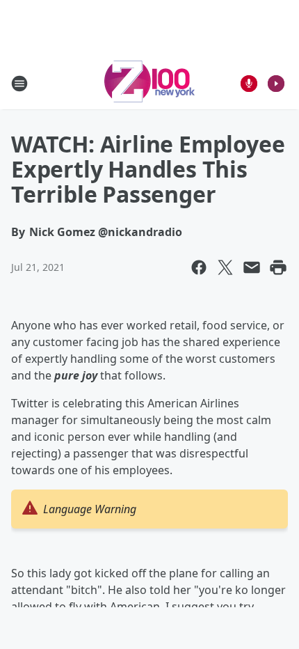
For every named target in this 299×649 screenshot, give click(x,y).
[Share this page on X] (225, 267)
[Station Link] (149, 83)
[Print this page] (278, 267)
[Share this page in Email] (251, 267)
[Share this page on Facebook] (199, 267)
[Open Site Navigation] (19, 83)
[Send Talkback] (249, 83)
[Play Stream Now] (276, 83)
